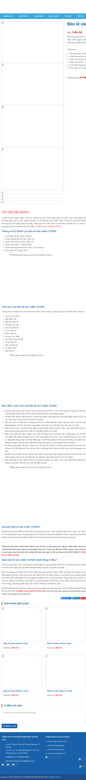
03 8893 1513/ (41, 226)
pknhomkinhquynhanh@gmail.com (20, 761)
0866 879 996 (54, 226)
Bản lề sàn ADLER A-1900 (15, 691)
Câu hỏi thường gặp (56, 745)
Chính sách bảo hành (57, 753)
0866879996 (23, 757)
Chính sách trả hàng (56, 749)
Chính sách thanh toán (57, 741)
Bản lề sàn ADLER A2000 (59, 643)
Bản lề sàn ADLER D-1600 (59, 691)
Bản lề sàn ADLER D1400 (15, 643)
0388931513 (11, 757)
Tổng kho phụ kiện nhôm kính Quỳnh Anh (35, 6)
